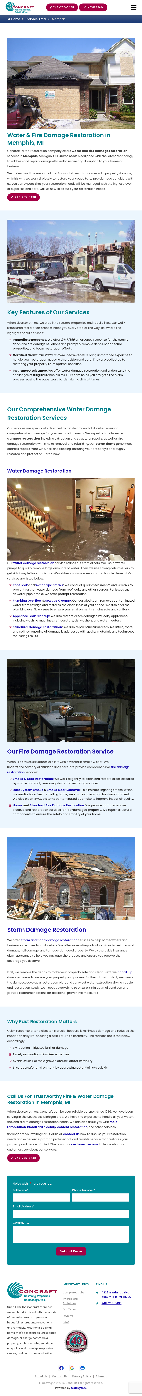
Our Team (69, 1309)
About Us (41, 1376)
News (66, 1322)
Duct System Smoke (28, 790)
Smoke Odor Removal (63, 790)
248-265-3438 (63, 7)
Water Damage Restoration (39, 471)
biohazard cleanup (41, 1127)
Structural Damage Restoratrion (37, 627)
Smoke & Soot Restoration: (33, 779)
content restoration (72, 1127)
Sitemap (101, 1376)
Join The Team (93, 7)
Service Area (36, 19)
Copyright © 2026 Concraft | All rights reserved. (72, 1383)
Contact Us (59, 1376)
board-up (124, 972)
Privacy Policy (81, 1376)
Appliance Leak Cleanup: (31, 616)
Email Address (24, 1206)
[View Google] (72, 1368)
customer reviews (85, 1144)
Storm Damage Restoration (46, 930)
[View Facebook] (61, 1368)
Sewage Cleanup (58, 600)
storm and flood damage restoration (49, 940)
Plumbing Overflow (27, 600)
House (17, 805)
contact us (71, 1134)
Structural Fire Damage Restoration (57, 805)
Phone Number (83, 1190)
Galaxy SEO (78, 1388)
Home (15, 19)
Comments (21, 1223)
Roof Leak (20, 585)
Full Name (20, 1190)
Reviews (68, 1316)
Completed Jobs (73, 1292)
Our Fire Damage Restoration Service (61, 751)
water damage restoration (33, 563)
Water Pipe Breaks (49, 585)
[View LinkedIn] (82, 1368)
